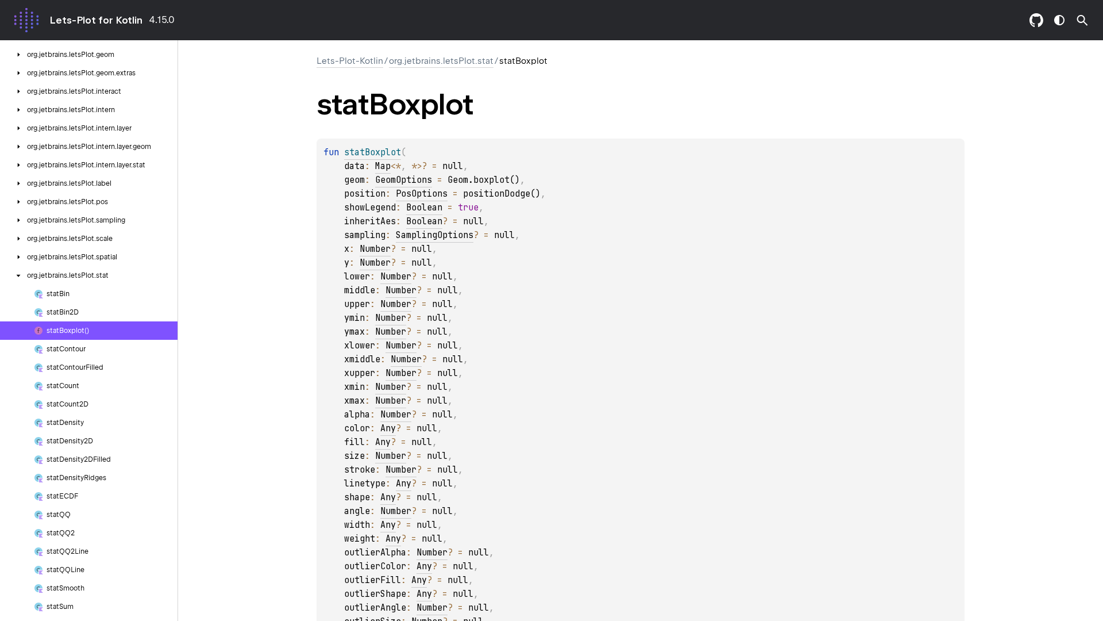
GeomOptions (403, 180)
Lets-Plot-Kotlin (350, 61)
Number (375, 249)
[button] (1082, 20)
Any (388, 428)
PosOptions (422, 194)
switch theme (1059, 20)
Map (383, 166)
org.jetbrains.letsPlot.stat (441, 61)
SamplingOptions (434, 235)
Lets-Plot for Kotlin (95, 20)
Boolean (424, 207)
